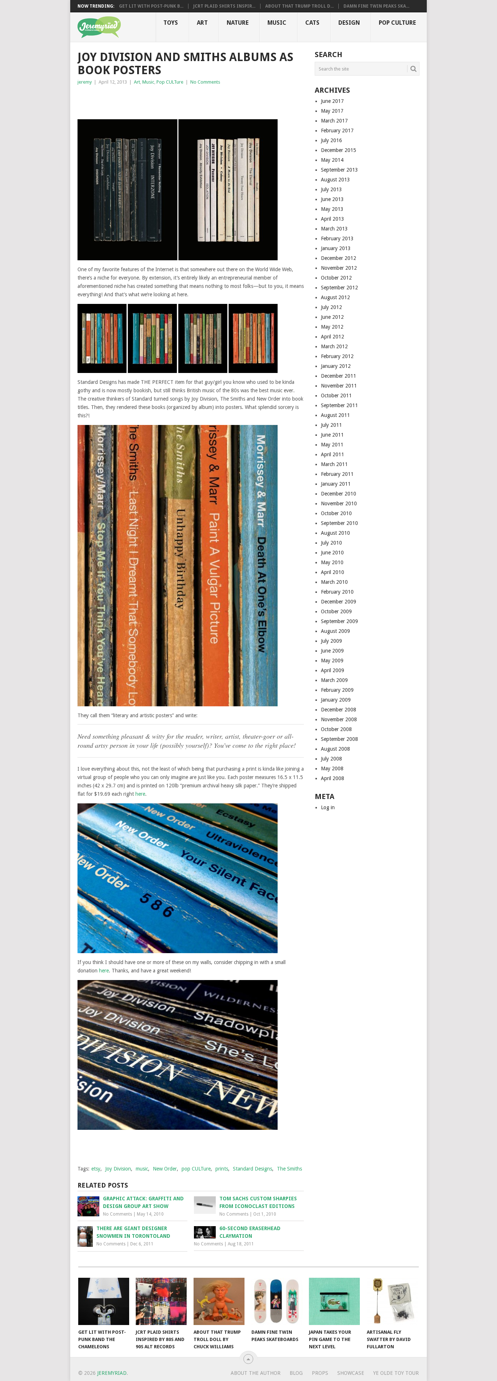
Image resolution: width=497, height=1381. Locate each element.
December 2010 (338, 494)
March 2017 (334, 121)
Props (320, 1373)
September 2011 (339, 405)
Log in (328, 807)
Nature (238, 22)
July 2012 (331, 307)
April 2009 (332, 670)
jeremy (84, 82)
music (142, 1169)
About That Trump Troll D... (299, 6)
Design (349, 22)
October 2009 (336, 611)
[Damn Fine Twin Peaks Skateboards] (276, 1301)
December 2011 (338, 376)
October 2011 (336, 395)
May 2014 (332, 160)
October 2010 (336, 513)
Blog (296, 1373)
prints (221, 1169)
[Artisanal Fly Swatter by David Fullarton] (392, 1301)
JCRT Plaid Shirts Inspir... (224, 6)
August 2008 (335, 749)
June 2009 (332, 651)
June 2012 (332, 317)
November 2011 (339, 386)
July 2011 (331, 425)
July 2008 (331, 759)
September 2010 (339, 523)
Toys (170, 22)
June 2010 (332, 552)
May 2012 (332, 327)
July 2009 (331, 641)
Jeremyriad (112, 1373)
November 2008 (339, 719)
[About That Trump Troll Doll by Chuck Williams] (219, 1301)
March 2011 (334, 464)
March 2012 (334, 346)
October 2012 (336, 278)
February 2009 (337, 690)
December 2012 (338, 258)
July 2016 (331, 140)
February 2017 (337, 130)
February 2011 (337, 474)
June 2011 (332, 435)
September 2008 (339, 739)
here (140, 794)
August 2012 (335, 297)
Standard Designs (252, 1169)
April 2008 (332, 778)
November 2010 (339, 503)
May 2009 (332, 660)
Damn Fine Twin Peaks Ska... (376, 6)
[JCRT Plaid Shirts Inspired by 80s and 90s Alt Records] (161, 1301)
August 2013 (335, 179)
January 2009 (336, 700)
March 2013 (334, 229)
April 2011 (332, 454)
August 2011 (335, 415)
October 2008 (336, 729)
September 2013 (339, 170)
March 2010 (334, 582)
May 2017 (332, 111)
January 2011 (336, 484)
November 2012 (339, 268)
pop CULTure (196, 1169)
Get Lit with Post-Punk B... (151, 6)
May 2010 (332, 562)
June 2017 (332, 101)
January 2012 (336, 366)
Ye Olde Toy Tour (396, 1373)
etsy (95, 1169)
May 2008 (332, 768)
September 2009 (339, 621)
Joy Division (118, 1169)
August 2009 (335, 631)
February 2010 (337, 592)
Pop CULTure (397, 22)
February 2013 (337, 238)
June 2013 (332, 199)
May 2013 (332, 209)
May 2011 (332, 444)
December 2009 (338, 602)
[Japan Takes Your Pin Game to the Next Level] (334, 1301)
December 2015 (338, 150)
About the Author (256, 1373)
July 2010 (331, 543)
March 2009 (334, 680)
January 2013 (336, 248)
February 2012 (337, 356)
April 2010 (332, 572)
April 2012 (332, 337)
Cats (312, 22)
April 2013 (332, 219)
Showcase (350, 1373)
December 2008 (338, 709)
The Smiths (289, 1169)
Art (202, 22)
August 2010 (335, 533)
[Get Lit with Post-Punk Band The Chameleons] (103, 1301)
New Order (165, 1169)
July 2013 (331, 189)
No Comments (205, 82)
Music (276, 22)
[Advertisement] (162, 101)
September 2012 (339, 287)
